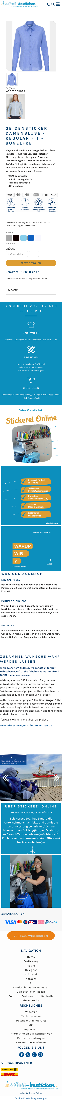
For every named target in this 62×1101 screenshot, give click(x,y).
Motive (31, 965)
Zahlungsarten (31, 1016)
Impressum (30, 1029)
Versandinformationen (31, 1042)
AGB (31, 1025)
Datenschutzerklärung (31, 1020)
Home (31, 956)
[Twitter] (27, 1054)
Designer (31, 969)
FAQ (31, 983)
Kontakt (31, 978)
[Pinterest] (34, 1054)
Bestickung (31, 961)
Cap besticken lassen (31, 991)
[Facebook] (21, 1054)
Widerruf (31, 1011)
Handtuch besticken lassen (31, 987)
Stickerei (13, 272)
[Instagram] (40, 1054)
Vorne (12, 88)
